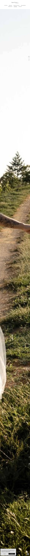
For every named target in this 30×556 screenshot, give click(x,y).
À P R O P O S (15, 6)
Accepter (11, 553)
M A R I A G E (10, 5)
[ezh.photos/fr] (15, 2)
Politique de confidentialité (5, 551)
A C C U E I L (5, 5)
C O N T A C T (20, 6)
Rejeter (5, 553)
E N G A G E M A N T (23, 5)
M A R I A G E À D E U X (16, 5)
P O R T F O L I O (10, 6)
